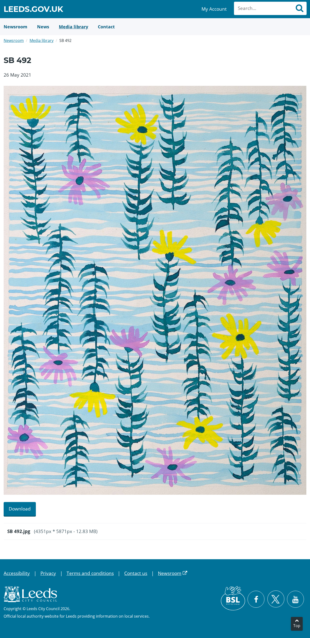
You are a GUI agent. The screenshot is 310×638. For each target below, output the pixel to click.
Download (20, 509)
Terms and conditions (90, 573)
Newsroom (14, 40)
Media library (42, 40)
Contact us (135, 573)
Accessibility (17, 573)
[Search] (299, 8)
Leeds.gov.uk (33, 10)
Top (296, 625)
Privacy (48, 573)
